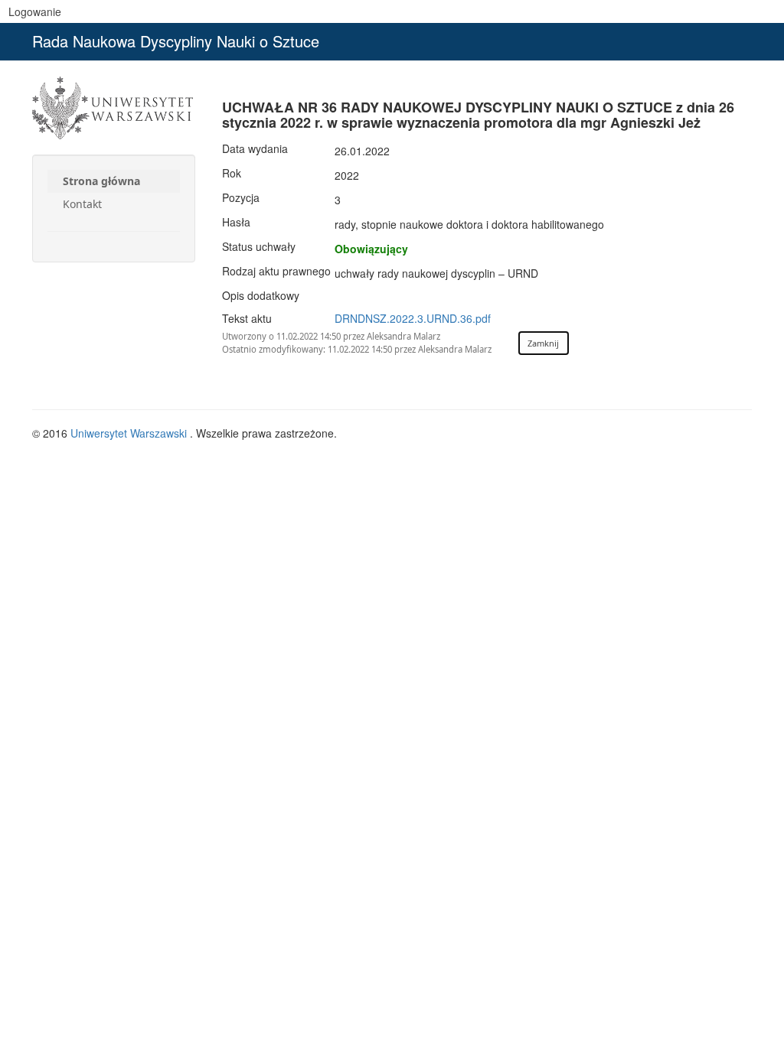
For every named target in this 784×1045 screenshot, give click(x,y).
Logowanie (34, 11)
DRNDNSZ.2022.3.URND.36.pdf (413, 318)
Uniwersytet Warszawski (130, 433)
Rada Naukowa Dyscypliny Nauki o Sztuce (175, 41)
